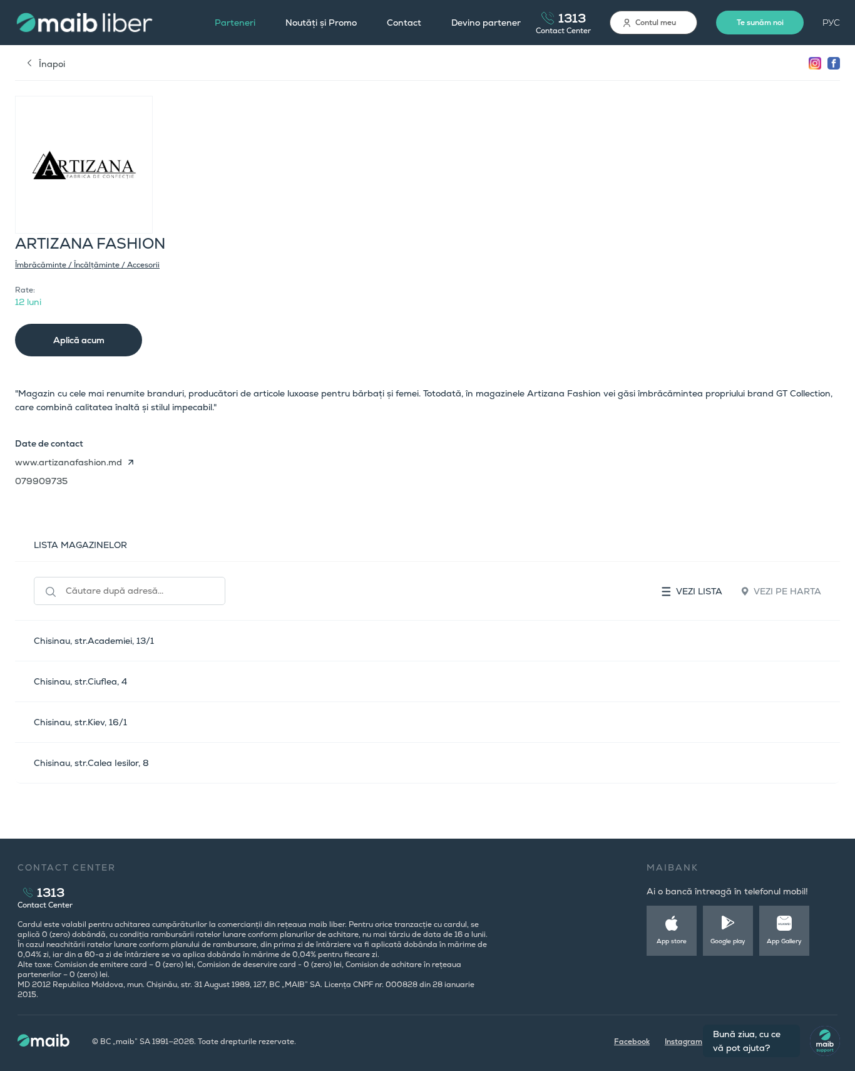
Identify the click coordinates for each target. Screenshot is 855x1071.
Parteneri (235, 22)
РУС (831, 22)
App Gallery (784, 941)
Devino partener (486, 22)
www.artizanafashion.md (68, 462)
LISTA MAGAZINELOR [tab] (80, 545)
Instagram (683, 1041)
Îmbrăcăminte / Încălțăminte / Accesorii (87, 265)
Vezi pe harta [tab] (787, 591)
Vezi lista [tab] (699, 591)
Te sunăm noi (760, 23)
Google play (727, 941)
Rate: (25, 290)
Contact (404, 22)
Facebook (632, 1041)
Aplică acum (79, 340)
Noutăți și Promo (321, 22)
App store (672, 941)
